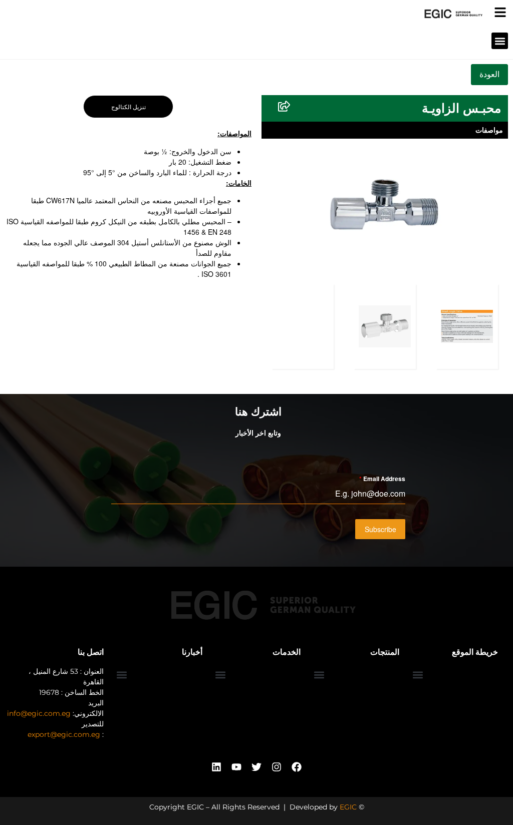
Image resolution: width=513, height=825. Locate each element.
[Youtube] (236, 767)
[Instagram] (277, 767)
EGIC (348, 806)
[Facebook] (297, 767)
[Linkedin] (216, 767)
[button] (499, 41)
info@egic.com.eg (39, 713)
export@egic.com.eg (64, 734)
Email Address (382, 478)
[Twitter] (256, 767)
